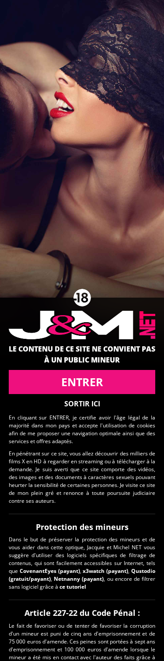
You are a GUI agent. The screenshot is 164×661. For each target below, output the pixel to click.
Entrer (82, 381)
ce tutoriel (72, 586)
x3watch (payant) (105, 571)
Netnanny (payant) (79, 579)
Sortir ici (82, 404)
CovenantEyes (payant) (50, 571)
